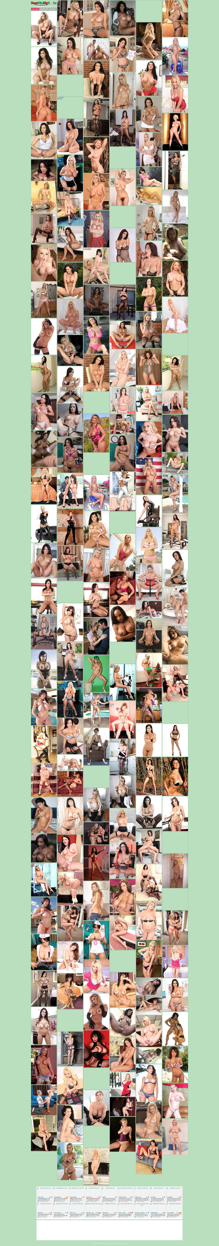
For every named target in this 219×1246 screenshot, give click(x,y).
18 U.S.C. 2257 (111, 1243)
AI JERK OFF (44, 9)
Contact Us (124, 1243)
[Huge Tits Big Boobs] (44, 3)
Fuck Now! (52, 9)
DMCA (118, 1243)
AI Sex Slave (35, 9)
